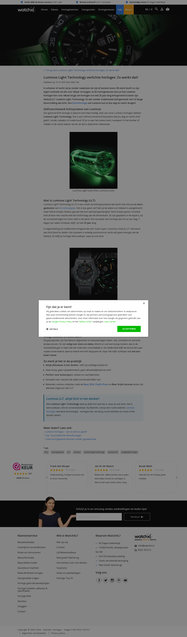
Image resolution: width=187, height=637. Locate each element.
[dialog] (93, 318)
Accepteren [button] (129, 329)
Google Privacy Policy (62, 321)
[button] (52, 329)
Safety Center (85, 321)
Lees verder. (110, 321)
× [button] (144, 303)
